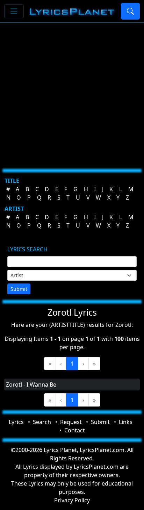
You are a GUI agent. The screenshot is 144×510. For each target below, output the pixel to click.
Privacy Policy (72, 500)
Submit (18, 289)
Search (42, 422)
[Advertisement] (72, 93)
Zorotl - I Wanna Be (31, 384)
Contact (74, 430)
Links (125, 422)
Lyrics (16, 422)
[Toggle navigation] (14, 11)
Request (71, 422)
